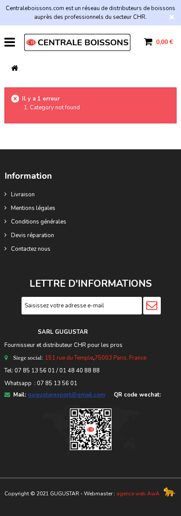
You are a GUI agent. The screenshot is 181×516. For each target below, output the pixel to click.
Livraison (23, 194)
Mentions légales (33, 208)
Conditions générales (38, 222)
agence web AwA (137, 493)
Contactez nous (31, 249)
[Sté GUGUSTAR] (77, 42)
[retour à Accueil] (14, 68)
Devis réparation (32, 235)
